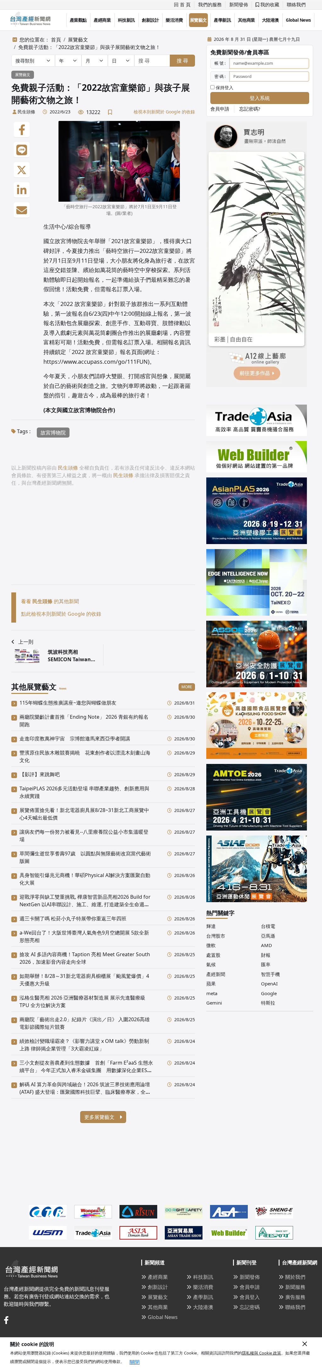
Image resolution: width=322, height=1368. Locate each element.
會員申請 (219, 109)
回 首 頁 (182, 4)
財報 (265, 955)
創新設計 (150, 20)
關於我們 (295, 1276)
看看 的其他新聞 (50, 601)
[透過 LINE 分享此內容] (22, 150)
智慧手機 (270, 974)
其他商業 (246, 20)
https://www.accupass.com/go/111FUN (95, 361)
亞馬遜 (268, 936)
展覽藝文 (198, 20)
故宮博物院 (53, 432)
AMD (266, 945)
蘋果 (211, 983)
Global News (298, 20)
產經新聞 (215, 974)
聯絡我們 (296, 4)
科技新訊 (126, 20)
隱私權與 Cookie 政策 (261, 1353)
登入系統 (260, 98)
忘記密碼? (249, 109)
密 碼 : (219, 76)
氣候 (211, 964)
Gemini (214, 1003)
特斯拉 (268, 1003)
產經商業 (102, 20)
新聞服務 (295, 1287)
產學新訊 (222, 20)
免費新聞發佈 (227, 52)
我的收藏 (269, 4)
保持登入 (223, 87)
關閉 (135, 1362)
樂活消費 (174, 20)
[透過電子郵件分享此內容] (22, 210)
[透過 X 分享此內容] (22, 170)
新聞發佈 (238, 4)
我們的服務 (210, 4)
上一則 (25, 641)
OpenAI (269, 983)
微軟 (211, 945)
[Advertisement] (103, 541)
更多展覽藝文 (100, 1117)
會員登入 (250, 1297)
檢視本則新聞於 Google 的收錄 (164, 112)
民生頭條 (26, 112)
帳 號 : (219, 63)
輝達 (211, 926)
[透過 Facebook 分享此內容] (22, 130)
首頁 (56, 39)
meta (211, 993)
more (186, 686)
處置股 (213, 955)
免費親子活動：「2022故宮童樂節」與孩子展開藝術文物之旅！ (89, 47)
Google (269, 993)
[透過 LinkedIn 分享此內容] (22, 190)
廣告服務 (295, 1297)
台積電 (268, 926)
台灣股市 (215, 936)
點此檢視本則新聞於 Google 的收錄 (61, 613)
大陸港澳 (270, 20)
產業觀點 (78, 20)
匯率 (265, 964)
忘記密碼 (250, 1307)
